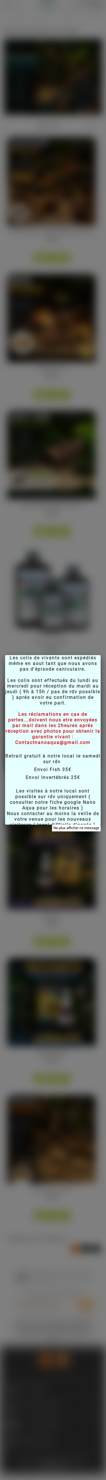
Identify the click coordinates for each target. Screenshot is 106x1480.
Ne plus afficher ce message (76, 828)
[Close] (101, 655)
